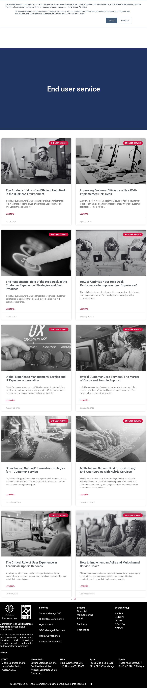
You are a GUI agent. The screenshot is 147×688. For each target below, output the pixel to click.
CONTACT (104, 38)
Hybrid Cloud (46, 624)
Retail (80, 618)
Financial (82, 611)
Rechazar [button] (125, 20)
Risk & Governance (49, 635)
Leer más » (10, 214)
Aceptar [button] (112, 20)
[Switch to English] (126, 40)
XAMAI (119, 627)
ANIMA (119, 613)
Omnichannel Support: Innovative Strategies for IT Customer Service (35, 469)
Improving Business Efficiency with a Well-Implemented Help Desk (108, 192)
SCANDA (120, 624)
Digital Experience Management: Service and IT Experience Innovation (36, 378)
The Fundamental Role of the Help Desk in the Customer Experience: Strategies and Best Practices (36, 285)
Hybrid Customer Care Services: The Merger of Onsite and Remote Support (109, 378)
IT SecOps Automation (51, 619)
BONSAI (119, 617)
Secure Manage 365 (50, 613)
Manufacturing (85, 614)
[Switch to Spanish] (131, 40)
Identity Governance (50, 641)
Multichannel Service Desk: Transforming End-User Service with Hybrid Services (107, 469)
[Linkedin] (17, 40)
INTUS (118, 620)
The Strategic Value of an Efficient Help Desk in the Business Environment (36, 192)
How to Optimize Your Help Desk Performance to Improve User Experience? (108, 283)
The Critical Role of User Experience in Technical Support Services (31, 564)
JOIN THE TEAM (64, 38)
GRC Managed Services (52, 630)
